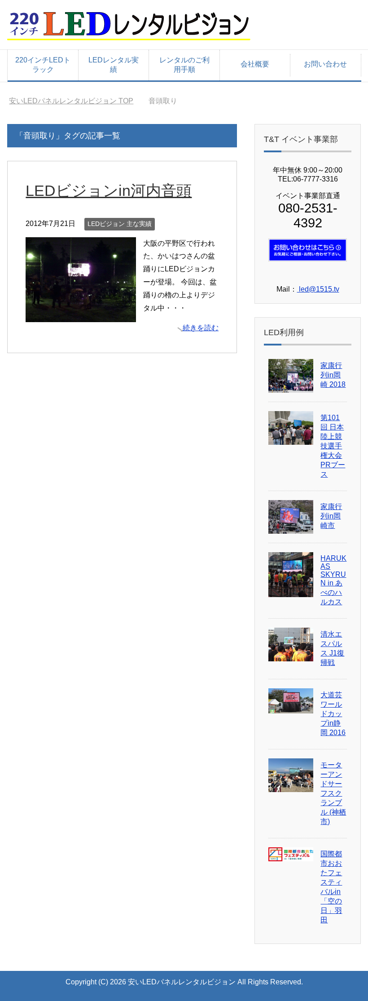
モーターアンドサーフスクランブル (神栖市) (333, 793)
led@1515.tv (318, 289)
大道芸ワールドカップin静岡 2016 (333, 713)
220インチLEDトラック (42, 64)
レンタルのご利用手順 (184, 64)
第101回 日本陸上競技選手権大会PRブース (332, 446)
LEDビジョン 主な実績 (120, 223)
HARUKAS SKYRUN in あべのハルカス (333, 580)
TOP (71, 101)
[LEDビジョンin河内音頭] (81, 315)
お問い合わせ (325, 64)
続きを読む (201, 328)
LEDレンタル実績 (113, 64)
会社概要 (255, 64)
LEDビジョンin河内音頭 (109, 190)
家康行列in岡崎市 (331, 516)
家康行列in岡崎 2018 (333, 375)
